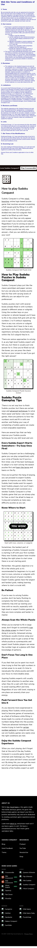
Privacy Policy (28, 934)
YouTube (23, 848)
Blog (3, 844)
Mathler (8, 913)
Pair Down (9, 894)
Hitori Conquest (28, 889)
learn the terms (22, 467)
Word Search (11, 886)
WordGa (8, 898)
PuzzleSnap (27, 917)
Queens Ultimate (29, 872)
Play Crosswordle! (28, 168)
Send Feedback (7, 848)
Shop (21, 856)
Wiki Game (27, 909)
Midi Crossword (11, 882)
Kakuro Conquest (11, 921)
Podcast (23, 844)
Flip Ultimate (27, 876)
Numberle (8, 917)
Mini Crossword (11, 877)
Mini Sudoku (27, 881)
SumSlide (8, 925)
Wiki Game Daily (29, 913)
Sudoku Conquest (29, 885)
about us (13, 823)
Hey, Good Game (13, 807)
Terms (4, 852)
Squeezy (8, 890)
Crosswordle (9, 872)
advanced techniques (19, 411)
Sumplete (8, 909)
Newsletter (24, 852)
